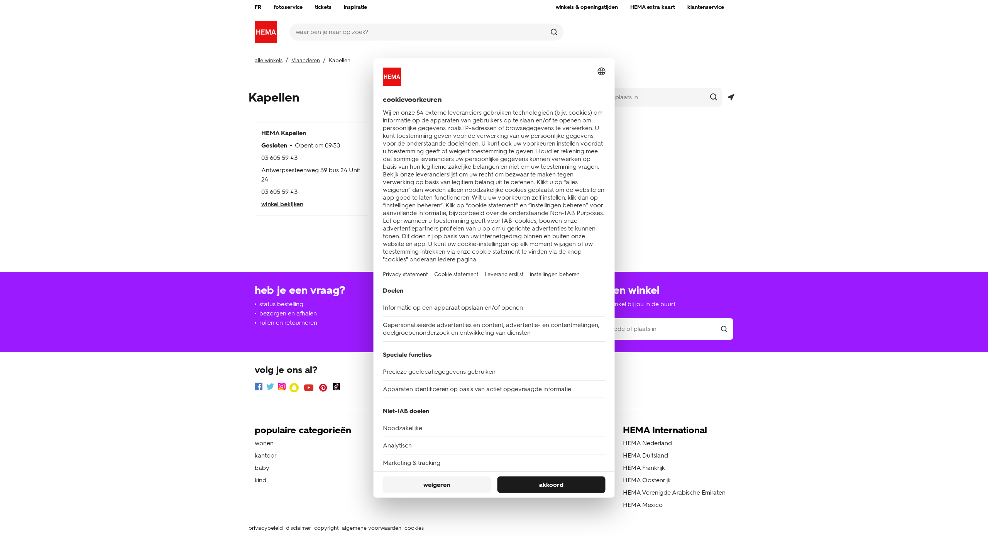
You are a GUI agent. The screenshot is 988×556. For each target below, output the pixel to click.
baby (262, 467)
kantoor (266, 455)
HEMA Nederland (647, 443)
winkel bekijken (282, 204)
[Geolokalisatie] (730, 97)
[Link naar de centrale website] (266, 32)
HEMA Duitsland (645, 455)
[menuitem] (258, 7)
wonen (264, 443)
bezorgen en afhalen (288, 313)
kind (260, 480)
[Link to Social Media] (258, 387)
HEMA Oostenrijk (647, 480)
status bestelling (281, 304)
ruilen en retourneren (288, 322)
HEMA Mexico (643, 505)
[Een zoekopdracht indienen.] (554, 32)
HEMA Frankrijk (644, 467)
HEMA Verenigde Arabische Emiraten (674, 492)
